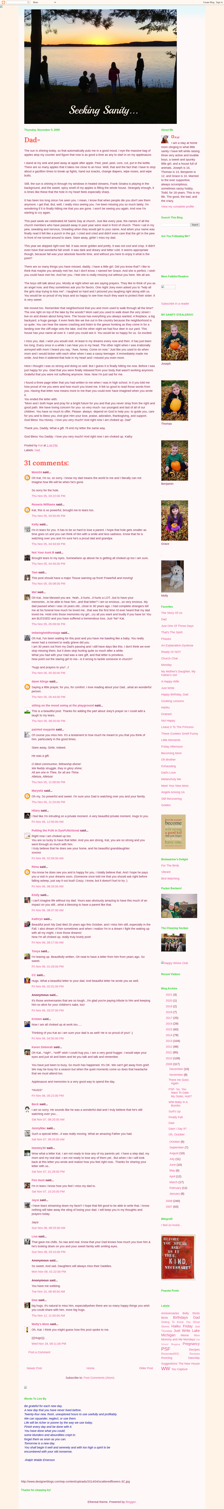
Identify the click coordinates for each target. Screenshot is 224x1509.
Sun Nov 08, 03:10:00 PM (48, 1252)
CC (34, 975)
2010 (169, 1058)
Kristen (37, 1019)
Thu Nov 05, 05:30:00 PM (48, 673)
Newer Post (34, 1368)
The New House (189, 1363)
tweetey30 (39, 1148)
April (172, 1176)
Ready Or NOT (171, 652)
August (174, 1153)
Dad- (172, 1123)
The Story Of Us (171, 613)
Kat (177, 137)
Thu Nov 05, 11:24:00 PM (48, 802)
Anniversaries (170, 1313)
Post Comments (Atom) (99, 1377)
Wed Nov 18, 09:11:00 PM (49, 1343)
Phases (166, 639)
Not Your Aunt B (43, 552)
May (172, 1170)
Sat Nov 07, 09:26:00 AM (48, 1139)
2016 (169, 1023)
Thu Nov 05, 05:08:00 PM (48, 583)
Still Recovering (171, 798)
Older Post (146, 1368)
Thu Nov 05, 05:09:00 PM (48, 624)
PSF (165, 1349)
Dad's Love (168, 772)
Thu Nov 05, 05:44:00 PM (48, 697)
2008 (169, 1201)
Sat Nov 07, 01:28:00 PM (48, 1171)
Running (166, 1357)
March (173, 1182)
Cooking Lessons (172, 701)
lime (35, 1300)
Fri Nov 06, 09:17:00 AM (47, 942)
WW (165, 1368)
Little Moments (170, 740)
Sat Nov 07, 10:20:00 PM (48, 1191)
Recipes (194, 1349)
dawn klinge (40, 681)
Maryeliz (37, 790)
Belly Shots (191, 1313)
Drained (166, 714)
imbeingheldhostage (46, 632)
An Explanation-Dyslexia (177, 645)
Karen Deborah (42, 1047)
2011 (169, 1052)
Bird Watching (170, 878)
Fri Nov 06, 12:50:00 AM (47, 821)
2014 (169, 1035)
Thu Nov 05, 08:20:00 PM (48, 721)
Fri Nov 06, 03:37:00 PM (48, 1010)
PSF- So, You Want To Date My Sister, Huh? (180, 1093)
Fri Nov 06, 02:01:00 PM (48, 986)
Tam (35, 572)
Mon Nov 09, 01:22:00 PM (49, 1271)
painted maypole (43, 729)
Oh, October (177, 1134)
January (175, 1193)
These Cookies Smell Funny (179, 733)
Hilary (36, 810)
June (173, 1164)
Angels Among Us (173, 792)
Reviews (195, 1353)
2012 (169, 1046)
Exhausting (168, 766)
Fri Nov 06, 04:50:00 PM (48, 1038)
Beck (35, 1104)
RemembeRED (170, 1353)
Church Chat (169, 658)
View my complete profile (177, 206)
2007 (169, 1206)
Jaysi (35, 1200)
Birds (164, 1317)
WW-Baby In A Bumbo (178, 1103)
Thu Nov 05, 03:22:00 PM (48, 496)
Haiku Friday (182, 1326)
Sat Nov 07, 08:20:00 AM (48, 1119)
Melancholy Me (171, 779)
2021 (169, 994)
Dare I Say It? (178, 1128)
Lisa (35, 1236)
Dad (37, 450)
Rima (35, 866)
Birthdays (180, 1317)
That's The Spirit (172, 632)
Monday (166, 664)
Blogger (131, 1502)
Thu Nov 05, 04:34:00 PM (48, 544)
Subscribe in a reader (175, 303)
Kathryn (37, 919)
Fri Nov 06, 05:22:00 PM (48, 1095)
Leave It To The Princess (177, 727)
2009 (169, 1064)
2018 (169, 1012)
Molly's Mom (40, 1324)
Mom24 (37, 472)
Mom (197, 1335)
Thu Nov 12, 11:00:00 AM (48, 1315)
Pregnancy (191, 1344)
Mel (34, 592)
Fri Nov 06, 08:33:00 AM (47, 886)
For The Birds (170, 865)
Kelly (35, 524)
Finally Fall (176, 1117)
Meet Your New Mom (175, 785)
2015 (169, 1029)
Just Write (167, 688)
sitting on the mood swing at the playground (63, 705)
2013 (169, 1041)
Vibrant (166, 872)
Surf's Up (175, 1111)
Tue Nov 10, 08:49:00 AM (48, 1291)
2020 (169, 1000)
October (175, 1141)
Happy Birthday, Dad (174, 694)
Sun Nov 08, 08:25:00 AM (48, 1228)
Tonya (36, 951)
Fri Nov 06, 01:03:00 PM (48, 966)
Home (90, 1368)
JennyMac (39, 1128)
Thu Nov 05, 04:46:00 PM (48, 563)
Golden (166, 805)
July (172, 1159)
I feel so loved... (171, 1225)
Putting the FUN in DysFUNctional (55, 830)
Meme (185, 1335)
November (176, 1074)
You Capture (179, 1369)
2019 (169, 1006)
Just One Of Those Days (177, 626)
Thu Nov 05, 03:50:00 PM (48, 515)
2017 (169, 1017)
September (177, 1147)
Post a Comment (39, 1352)
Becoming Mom (171, 753)
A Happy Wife (170, 681)
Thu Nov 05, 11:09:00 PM (48, 782)
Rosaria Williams (43, 504)
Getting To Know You (176, 1321)
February (175, 1188)
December (176, 1069)
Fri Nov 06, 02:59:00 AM (47, 858)
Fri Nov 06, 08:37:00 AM (47, 910)
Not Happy (168, 720)
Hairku (165, 707)
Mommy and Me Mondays (178, 1339)
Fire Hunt (38, 1180)
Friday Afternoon (172, 746)
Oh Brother (168, 759)
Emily (36, 895)
